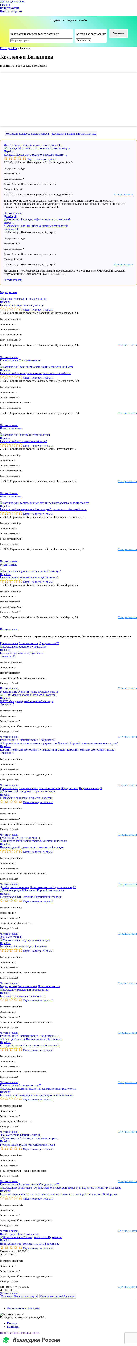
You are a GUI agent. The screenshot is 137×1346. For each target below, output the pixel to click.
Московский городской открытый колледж (26, 797)
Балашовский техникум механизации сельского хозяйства (35, 373)
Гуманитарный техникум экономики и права (27, 1144)
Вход (3, 11)
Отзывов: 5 (7, 704)
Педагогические (89, 788)
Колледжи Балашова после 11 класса (74, 133)
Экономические (30, 144)
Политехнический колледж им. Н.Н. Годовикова (29, 1243)
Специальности (123, 194)
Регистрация (14, 11)
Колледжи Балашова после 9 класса (27, 133)
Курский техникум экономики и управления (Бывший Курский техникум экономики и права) (57, 749)
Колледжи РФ (8, 48)
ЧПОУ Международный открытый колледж (26, 701)
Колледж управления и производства (22, 995)
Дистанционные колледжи (23, 1308)
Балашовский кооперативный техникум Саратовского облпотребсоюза (43, 509)
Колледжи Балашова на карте (19, 1296)
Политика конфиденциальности (19, 1332)
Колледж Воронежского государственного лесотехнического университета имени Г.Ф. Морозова (59, 1194)
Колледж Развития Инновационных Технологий (29, 1045)
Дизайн (8, 216)
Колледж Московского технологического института (35, 154)
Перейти (9, 151)
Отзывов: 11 (12, 229)
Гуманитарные (9, 360)
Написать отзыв (9, 7)
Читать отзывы (13, 213)
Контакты (13, 1326)
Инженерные (12, 144)
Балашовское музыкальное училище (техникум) (29, 577)
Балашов (5, 4)
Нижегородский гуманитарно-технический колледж (32, 847)
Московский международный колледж (23, 946)
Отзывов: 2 (7, 752)
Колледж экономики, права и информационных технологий (36, 1095)
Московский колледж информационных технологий (36, 225)
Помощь (12, 1323)
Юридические (47, 643)
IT (60, 144)
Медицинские (8, 292)
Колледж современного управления (22, 652)
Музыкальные (8, 564)
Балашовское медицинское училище (22, 305)
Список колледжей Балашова (58, 1296)
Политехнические (29, 360)
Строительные (49, 144)
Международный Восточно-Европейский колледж (31, 896)
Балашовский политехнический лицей (23, 441)
